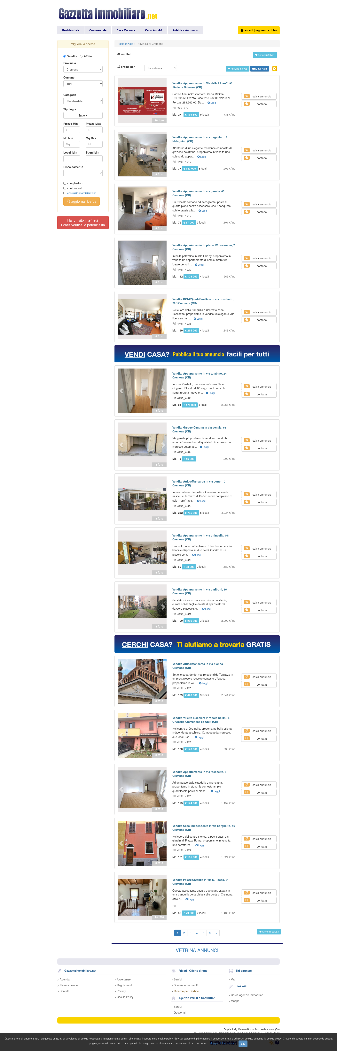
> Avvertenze (122, 979)
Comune (68, 77)
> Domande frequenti (184, 985)
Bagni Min (92, 152)
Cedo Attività (153, 30)
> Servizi (176, 979)
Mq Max (91, 138)
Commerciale (97, 30)
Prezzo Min (70, 124)
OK (243, 1044)
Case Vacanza (126, 30)
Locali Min (70, 152)
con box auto (75, 188)
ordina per (127, 67)
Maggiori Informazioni (222, 1043)
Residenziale (70, 30)
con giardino (74, 183)
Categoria (69, 95)
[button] (121, 100)
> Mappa (234, 1001)
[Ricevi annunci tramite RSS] (275, 68)
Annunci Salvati (266, 55)
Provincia (69, 63)
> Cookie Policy (123, 997)
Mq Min (68, 138)
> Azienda (63, 979)
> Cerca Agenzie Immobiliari (246, 995)
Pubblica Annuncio (185, 30)
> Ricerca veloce (67, 985)
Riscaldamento (73, 167)
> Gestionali (178, 1012)
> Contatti (63, 991)
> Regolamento (123, 985)
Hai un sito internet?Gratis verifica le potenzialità (83, 222)
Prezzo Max (93, 124)
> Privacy (120, 991)
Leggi (213, 102)
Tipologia (69, 109)
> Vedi (232, 979)
